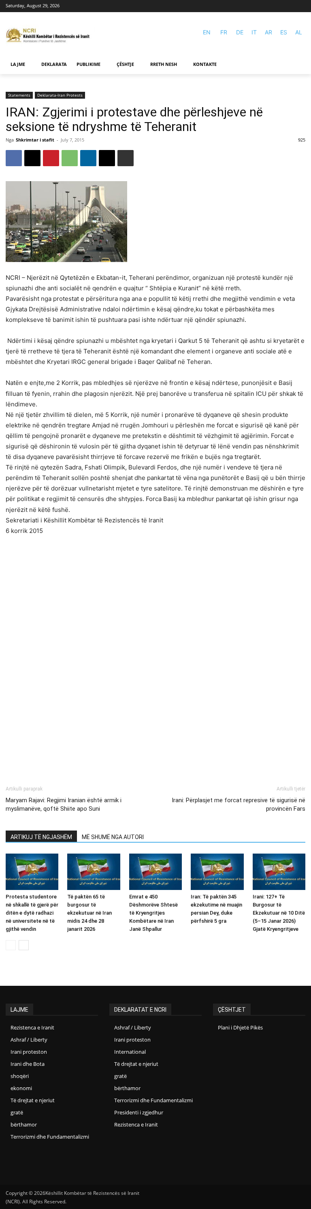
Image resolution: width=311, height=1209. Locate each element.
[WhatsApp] (70, 158)
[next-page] (24, 945)
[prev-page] (11, 945)
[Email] (107, 158)
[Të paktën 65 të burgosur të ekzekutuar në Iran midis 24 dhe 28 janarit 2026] (93, 872)
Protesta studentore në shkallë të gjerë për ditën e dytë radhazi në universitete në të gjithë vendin (32, 913)
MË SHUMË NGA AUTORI (113, 837)
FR (223, 32)
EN (207, 32)
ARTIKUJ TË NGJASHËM (41, 837)
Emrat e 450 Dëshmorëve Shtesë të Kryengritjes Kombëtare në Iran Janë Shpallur (153, 913)
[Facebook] (288, 6)
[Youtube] (300, 6)
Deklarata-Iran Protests (60, 95)
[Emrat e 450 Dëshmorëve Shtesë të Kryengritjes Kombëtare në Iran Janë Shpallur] (155, 872)
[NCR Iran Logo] (50, 36)
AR (268, 32)
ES (283, 32)
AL (298, 32)
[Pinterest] (51, 158)
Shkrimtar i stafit (35, 140)
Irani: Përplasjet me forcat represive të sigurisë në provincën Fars (238, 804)
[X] (32, 158)
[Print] (125, 158)
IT (254, 32)
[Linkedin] (88, 158)
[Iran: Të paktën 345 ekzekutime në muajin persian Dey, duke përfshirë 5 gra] (217, 872)
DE (239, 32)
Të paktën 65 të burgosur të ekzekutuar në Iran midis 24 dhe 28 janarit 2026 (89, 913)
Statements (19, 95)
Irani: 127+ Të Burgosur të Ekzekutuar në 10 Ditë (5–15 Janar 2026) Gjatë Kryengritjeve (279, 913)
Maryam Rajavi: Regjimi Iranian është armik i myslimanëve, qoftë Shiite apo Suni (63, 804)
